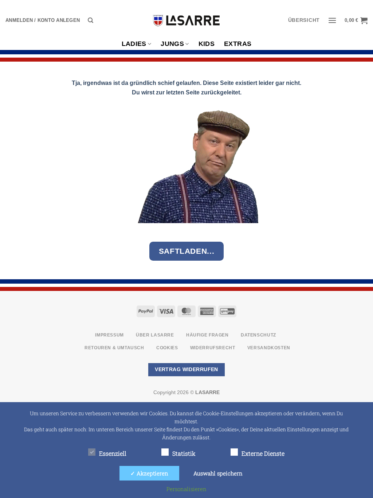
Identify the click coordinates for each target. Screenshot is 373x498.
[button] (42, 20)
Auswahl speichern (218, 473)
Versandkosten (268, 347)
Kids (207, 43)
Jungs (172, 43)
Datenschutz (258, 335)
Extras (237, 43)
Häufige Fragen (207, 335)
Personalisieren (186, 489)
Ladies (134, 43)
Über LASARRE (155, 335)
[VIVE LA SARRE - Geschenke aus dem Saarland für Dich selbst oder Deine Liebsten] (186, 20)
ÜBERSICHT (304, 20)
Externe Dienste (263, 453)
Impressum (109, 335)
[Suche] (90, 20)
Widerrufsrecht (212, 347)
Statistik (184, 453)
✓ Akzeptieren (149, 473)
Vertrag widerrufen (186, 369)
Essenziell (112, 453)
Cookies (167, 347)
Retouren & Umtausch (114, 347)
